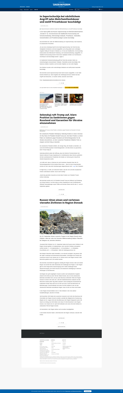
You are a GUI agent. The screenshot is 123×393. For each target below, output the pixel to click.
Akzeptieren (87, 391)
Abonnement (22, 6)
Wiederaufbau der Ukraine (56, 343)
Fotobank (28, 6)
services (64, 344)
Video (41, 344)
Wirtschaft (26, 9)
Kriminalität (53, 352)
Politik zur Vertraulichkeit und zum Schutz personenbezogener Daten (67, 347)
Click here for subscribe (71, 87)
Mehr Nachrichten (61, 326)
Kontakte (71, 9)
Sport (31, 9)
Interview (42, 341)
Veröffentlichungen (44, 340)
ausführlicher (62, 189)
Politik (53, 344)
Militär (53, 347)
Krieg (21, 9)
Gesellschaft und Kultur (56, 349)
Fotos (41, 343)
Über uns (64, 341)
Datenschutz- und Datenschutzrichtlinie (73, 391)
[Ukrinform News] (61, 4)
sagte (74, 166)
